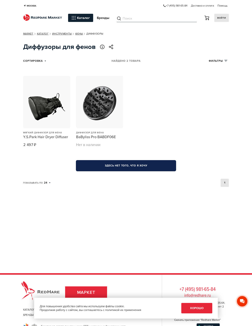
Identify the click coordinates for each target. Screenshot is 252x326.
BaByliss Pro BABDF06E (96, 137)
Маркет (86, 292)
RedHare (44, 292)
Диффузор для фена (90, 132)
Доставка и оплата (202, 5)
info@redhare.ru (197, 295)
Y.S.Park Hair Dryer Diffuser (45, 137)
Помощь (222, 5)
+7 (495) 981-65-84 (197, 289)
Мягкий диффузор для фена (42, 132)
